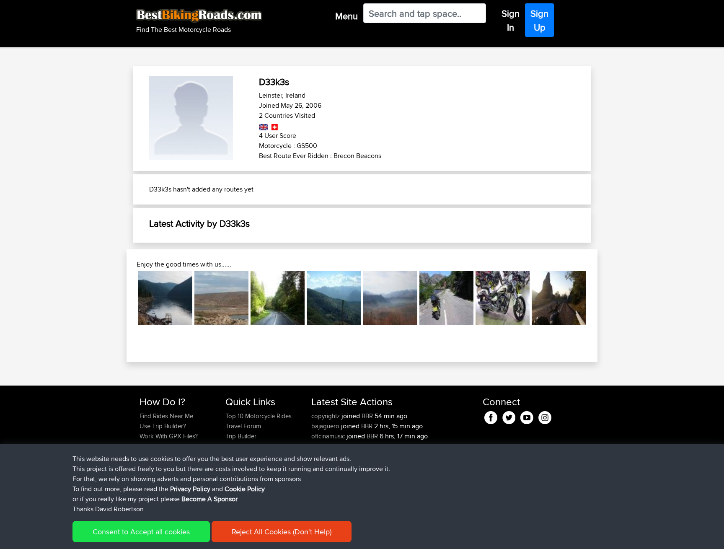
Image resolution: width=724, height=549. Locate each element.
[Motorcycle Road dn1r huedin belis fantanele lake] (165, 298)
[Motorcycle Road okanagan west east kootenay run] (503, 298)
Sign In (511, 20)
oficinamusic (328, 436)
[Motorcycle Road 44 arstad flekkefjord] (446, 298)
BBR (367, 416)
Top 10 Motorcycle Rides (258, 416)
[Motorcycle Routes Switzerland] (273, 125)
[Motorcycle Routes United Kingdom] (264, 125)
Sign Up (539, 20)
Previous (125, 298)
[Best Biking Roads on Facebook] (491, 416)
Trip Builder (240, 436)
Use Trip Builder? (163, 426)
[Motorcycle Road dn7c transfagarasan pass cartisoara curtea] (559, 298)
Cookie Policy (245, 489)
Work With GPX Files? (169, 436)
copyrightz (326, 416)
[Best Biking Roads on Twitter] (509, 416)
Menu (346, 16)
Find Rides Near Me (166, 416)
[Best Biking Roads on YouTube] (527, 416)
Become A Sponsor (209, 499)
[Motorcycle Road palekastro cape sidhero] (221, 298)
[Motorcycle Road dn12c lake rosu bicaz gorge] (278, 298)
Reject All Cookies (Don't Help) (281, 531)
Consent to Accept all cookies (141, 531)
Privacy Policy (190, 489)
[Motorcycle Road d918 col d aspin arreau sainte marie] (334, 298)
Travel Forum (243, 426)
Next (598, 298)
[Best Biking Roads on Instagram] (545, 416)
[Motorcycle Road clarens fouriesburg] (390, 298)
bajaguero (326, 426)
